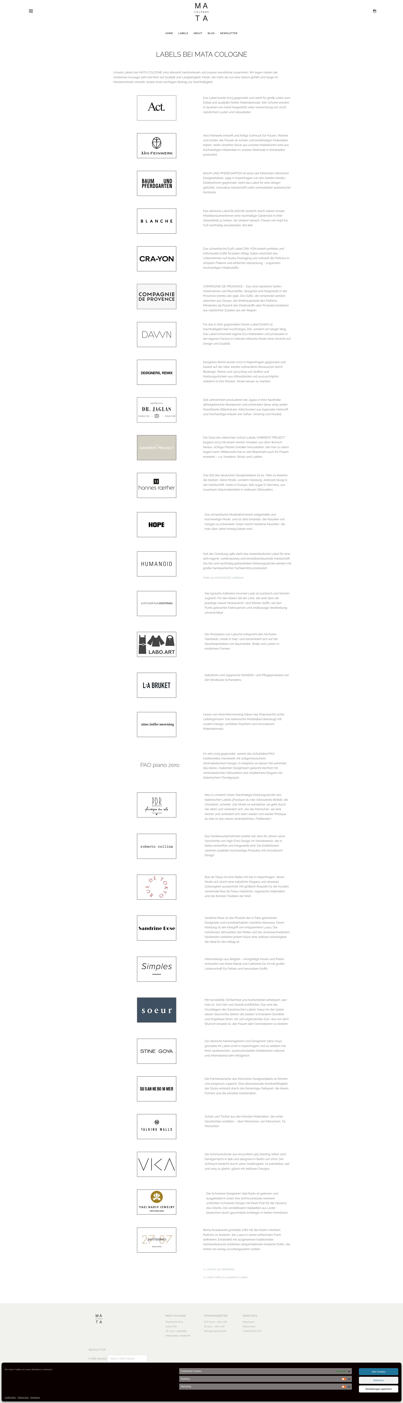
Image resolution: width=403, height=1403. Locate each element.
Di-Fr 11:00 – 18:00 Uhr (215, 1322)
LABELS (183, 33)
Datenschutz (23, 1397)
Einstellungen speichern (379, 1389)
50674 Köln (171, 1326)
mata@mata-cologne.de (178, 1335)
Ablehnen (378, 1380)
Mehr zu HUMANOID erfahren (223, 577)
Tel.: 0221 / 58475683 (176, 1331)
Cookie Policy (10, 1397)
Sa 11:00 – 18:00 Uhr (214, 1326)
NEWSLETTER (229, 33)
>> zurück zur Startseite (218, 1269)
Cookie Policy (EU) (252, 1331)
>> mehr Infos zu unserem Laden (225, 1277)
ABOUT (197, 33)
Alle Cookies (378, 1371)
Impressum (35, 1397)
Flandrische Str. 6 (174, 1322)
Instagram (374, 11)
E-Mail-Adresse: (98, 1358)
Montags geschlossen (215, 1331)
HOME (169, 33)
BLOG (211, 33)
